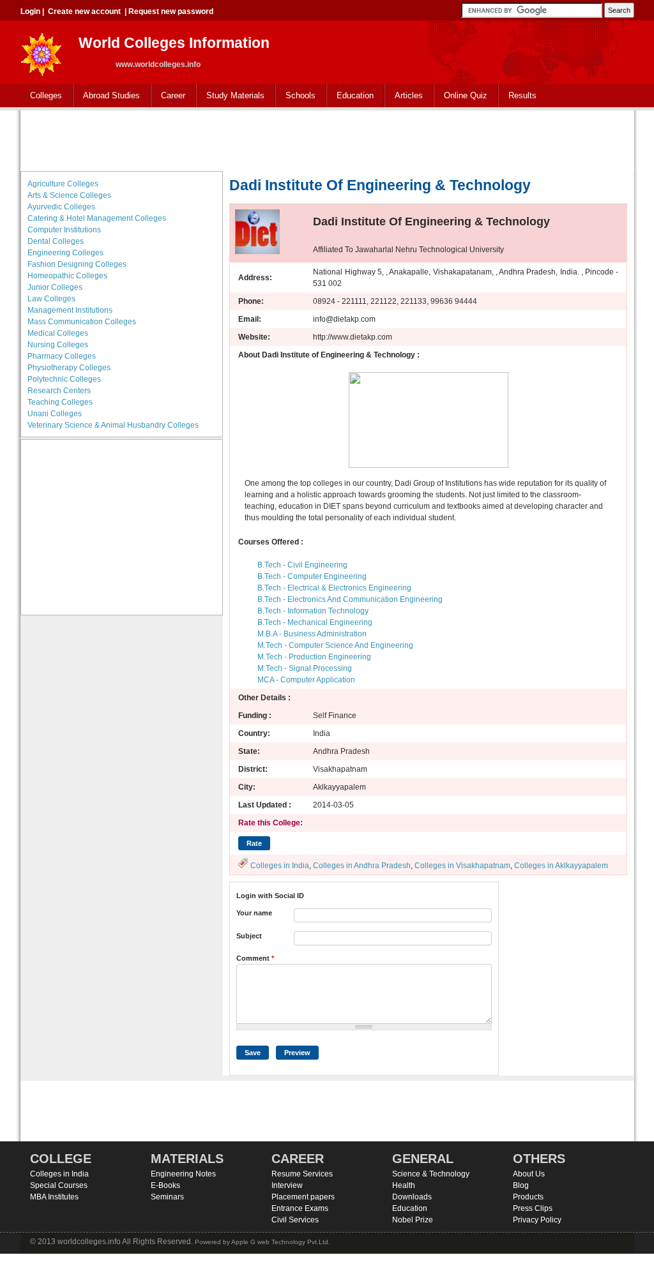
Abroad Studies (106, 96)
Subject (249, 936)
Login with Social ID (270, 895)
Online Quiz (465, 95)
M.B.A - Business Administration (312, 633)
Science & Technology (430, 1173)
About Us (529, 1173)
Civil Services (295, 1219)
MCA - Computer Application (306, 679)
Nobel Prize (412, 1219)
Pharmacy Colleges (61, 356)
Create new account (84, 11)
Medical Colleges (57, 333)
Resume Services (302, 1173)
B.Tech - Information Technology (313, 610)
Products (528, 1196)
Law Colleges (51, 298)
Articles (409, 95)
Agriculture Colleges (62, 183)
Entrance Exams (299, 1208)
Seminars (167, 1196)
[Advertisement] (327, 139)
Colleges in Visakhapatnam (462, 865)
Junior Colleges (54, 287)
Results (522, 95)
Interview (287, 1185)
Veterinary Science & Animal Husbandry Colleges (113, 425)
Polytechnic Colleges (64, 379)
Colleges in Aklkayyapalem (561, 865)
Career (168, 96)
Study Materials (230, 96)
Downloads (412, 1196)
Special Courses (58, 1185)
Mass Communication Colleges (81, 321)
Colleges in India (279, 865)
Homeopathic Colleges (67, 275)
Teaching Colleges (60, 402)
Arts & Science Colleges (69, 195)
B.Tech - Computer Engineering (312, 576)
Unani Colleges (54, 413)
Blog (521, 1185)
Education (350, 96)
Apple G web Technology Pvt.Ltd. (280, 1241)
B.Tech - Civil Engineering (302, 564)
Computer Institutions (64, 229)
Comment (255, 958)
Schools (296, 96)
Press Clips (532, 1208)
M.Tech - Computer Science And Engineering (335, 645)
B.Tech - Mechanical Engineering (314, 622)
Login (30, 11)
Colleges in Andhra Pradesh (362, 865)
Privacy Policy (537, 1219)
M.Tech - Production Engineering (314, 656)
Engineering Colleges (65, 252)
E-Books (165, 1185)
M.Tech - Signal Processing (304, 668)
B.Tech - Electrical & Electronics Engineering (334, 587)
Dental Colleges (55, 241)
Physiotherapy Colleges (68, 367)
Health (403, 1185)
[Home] (41, 50)
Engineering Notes (183, 1173)
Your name (254, 913)
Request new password (170, 11)
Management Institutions (69, 310)
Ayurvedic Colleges (61, 206)
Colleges (41, 96)
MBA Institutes (54, 1196)
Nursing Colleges (57, 344)
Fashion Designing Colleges (76, 264)
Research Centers (59, 390)
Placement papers (303, 1196)
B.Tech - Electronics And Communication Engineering (350, 599)
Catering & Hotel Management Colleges (96, 218)
